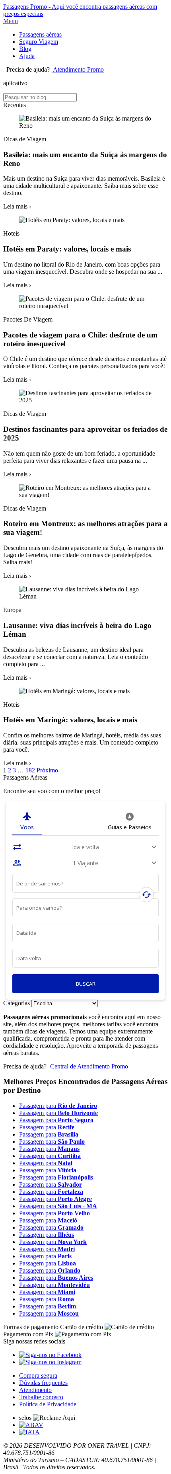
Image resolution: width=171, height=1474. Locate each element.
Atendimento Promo (78, 69)
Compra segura (38, 1375)
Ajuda (27, 56)
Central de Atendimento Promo (88, 1066)
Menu (10, 21)
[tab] (27, 821)
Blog (25, 48)
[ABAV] (31, 1424)
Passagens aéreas (40, 34)
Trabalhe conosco (41, 1397)
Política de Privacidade (47, 1404)
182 (30, 770)
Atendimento (35, 1389)
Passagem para (58, 1105)
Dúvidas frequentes (43, 1382)
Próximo (47, 770)
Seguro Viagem (38, 41)
